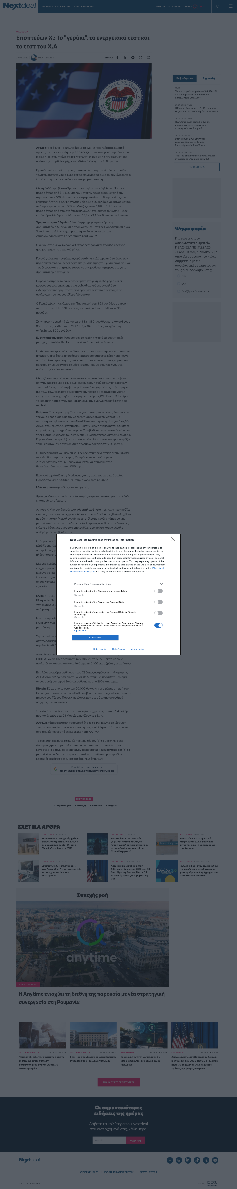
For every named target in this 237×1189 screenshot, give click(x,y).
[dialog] (118, 594)
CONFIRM (95, 637)
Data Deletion (100, 649)
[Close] (174, 540)
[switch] (158, 591)
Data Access (118, 649)
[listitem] (118, 584)
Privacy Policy (137, 649)
